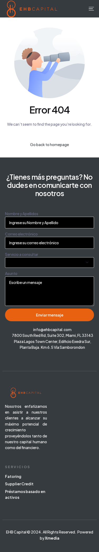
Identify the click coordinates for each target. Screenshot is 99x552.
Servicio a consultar (21, 254)
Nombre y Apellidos (21, 213)
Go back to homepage (49, 144)
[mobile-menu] (91, 9)
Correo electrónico (21, 234)
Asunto (11, 273)
